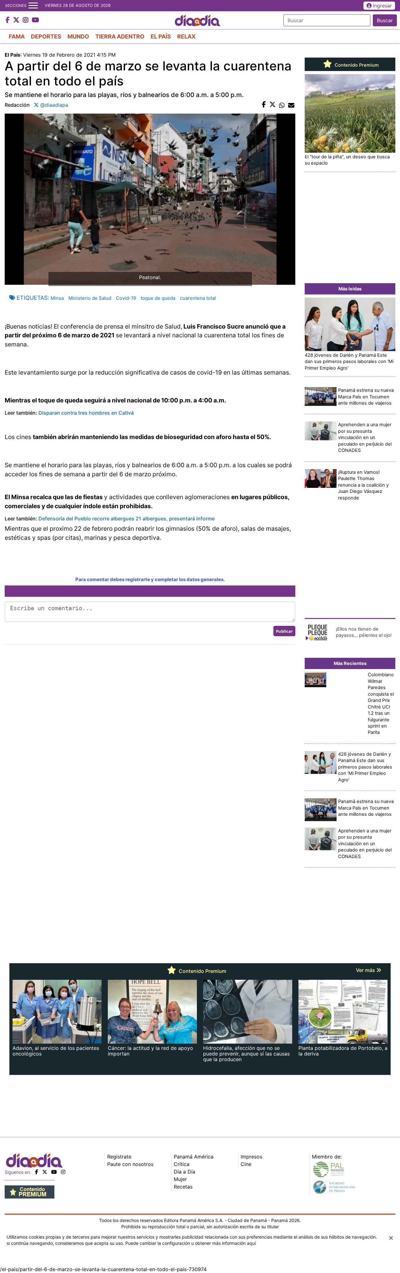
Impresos (251, 1156)
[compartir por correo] (291, 105)
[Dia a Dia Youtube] (35, 20)
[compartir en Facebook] (264, 105)
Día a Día (184, 1171)
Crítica (181, 1164)
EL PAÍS (161, 36)
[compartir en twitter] (272, 105)
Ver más (366, 970)
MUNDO (78, 36)
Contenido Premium (356, 65)
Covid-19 (126, 298)
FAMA (17, 36)
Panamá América (193, 1156)
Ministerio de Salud (89, 298)
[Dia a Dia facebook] (8, 20)
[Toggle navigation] (33, 5)
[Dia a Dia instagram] (26, 20)
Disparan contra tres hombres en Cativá (86, 413)
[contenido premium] (29, 1191)
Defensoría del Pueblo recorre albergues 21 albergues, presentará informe (126, 518)
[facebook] (36, 1172)
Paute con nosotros (130, 1164)
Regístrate (119, 1156)
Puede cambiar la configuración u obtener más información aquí (190, 1243)
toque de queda (158, 298)
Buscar (385, 20)
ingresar (382, 6)
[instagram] (63, 1172)
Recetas (183, 1187)
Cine (246, 1164)
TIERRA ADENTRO (119, 36)
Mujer (180, 1179)
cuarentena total (198, 298)
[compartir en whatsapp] (282, 105)
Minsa (57, 298)
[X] (44, 1172)
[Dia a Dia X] (17, 20)
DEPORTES (46, 36)
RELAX (186, 36)
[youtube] (54, 1172)
